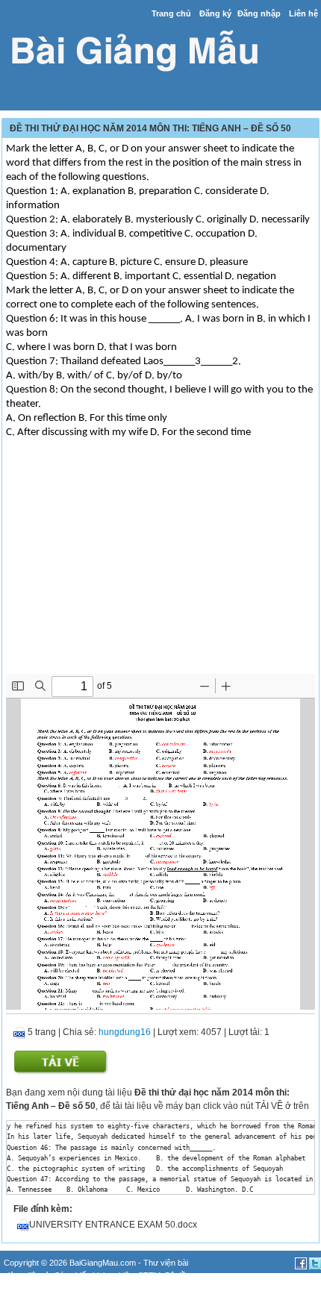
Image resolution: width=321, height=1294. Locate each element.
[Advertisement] (160, 569)
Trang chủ (171, 13)
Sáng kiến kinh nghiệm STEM (107, 1275)
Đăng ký (215, 13)
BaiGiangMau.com (102, 1262)
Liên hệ (303, 13)
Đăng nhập (259, 13)
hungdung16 (125, 1032)
